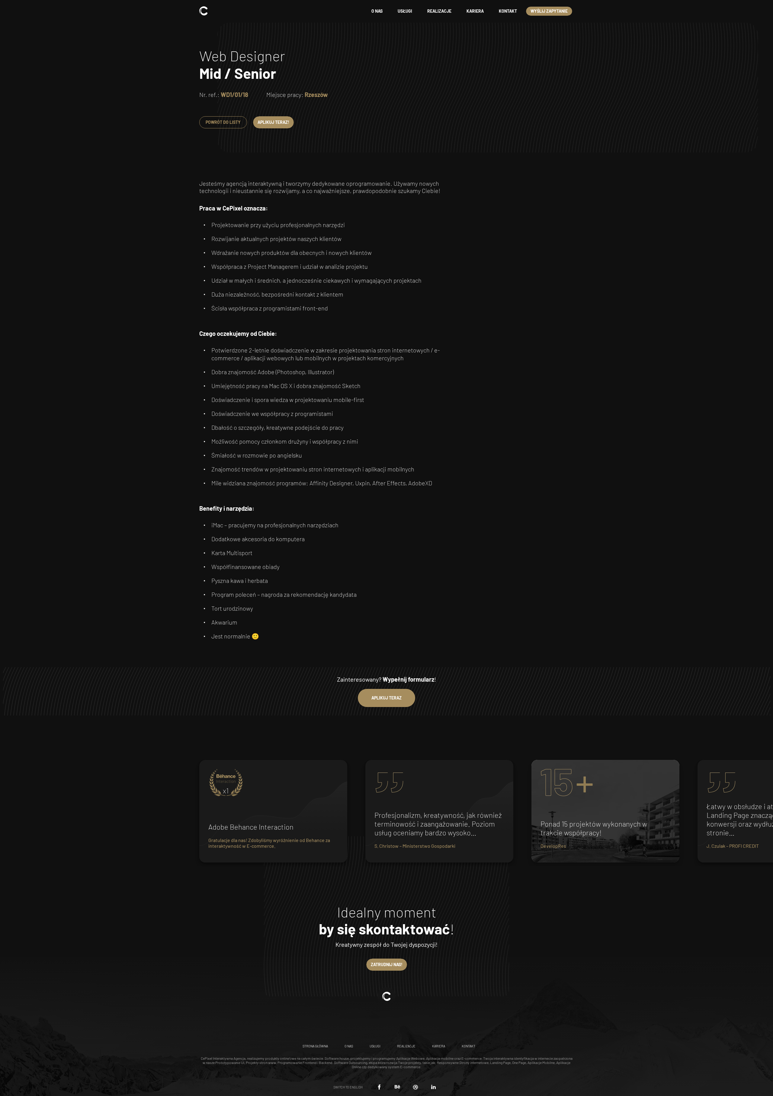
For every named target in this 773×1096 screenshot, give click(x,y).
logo (203, 10)
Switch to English (348, 1087)
